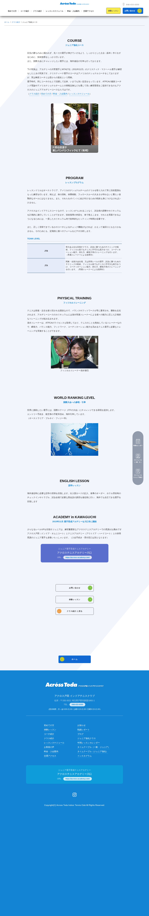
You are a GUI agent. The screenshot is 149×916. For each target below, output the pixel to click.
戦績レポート (83, 729)
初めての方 (12, 11)
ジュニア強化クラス (86, 738)
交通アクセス (88, 11)
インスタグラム (84, 756)
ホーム (6, 22)
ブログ (80, 734)
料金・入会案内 (73, 11)
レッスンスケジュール (54, 11)
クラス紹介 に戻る (75, 611)
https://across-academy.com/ (77, 557)
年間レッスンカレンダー (88, 743)
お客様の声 (49, 747)
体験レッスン (113, 11)
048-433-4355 (132, 5)
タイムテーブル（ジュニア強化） (92, 751)
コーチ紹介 (25, 11)
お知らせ (81, 725)
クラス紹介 (37, 11)
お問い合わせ (130, 11)
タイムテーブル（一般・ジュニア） (93, 747)
